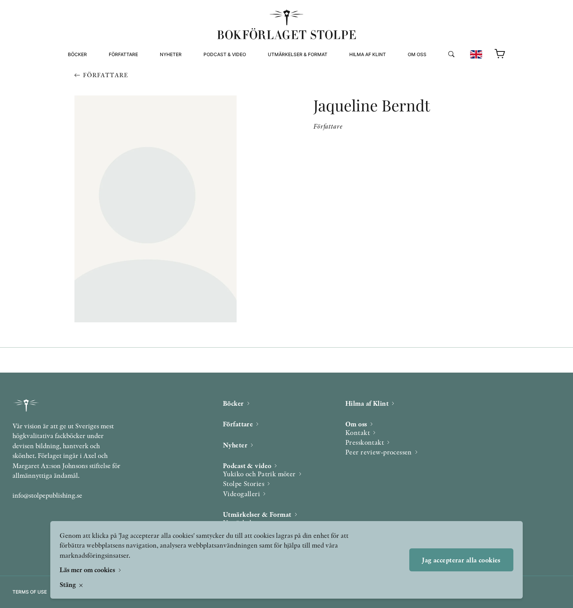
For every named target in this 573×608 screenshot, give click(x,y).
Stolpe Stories (243, 483)
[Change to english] (476, 54)
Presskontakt (364, 442)
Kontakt (357, 432)
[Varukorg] (500, 54)
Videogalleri (220, 89)
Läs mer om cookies (88, 569)
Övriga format (288, 79)
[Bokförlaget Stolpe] (286, 24)
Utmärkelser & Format (297, 54)
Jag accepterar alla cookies (461, 559)
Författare (123, 54)
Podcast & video (224, 54)
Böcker (77, 54)
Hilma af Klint (367, 54)
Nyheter (171, 54)
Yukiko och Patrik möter (259, 474)
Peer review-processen (439, 89)
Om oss (417, 54)
